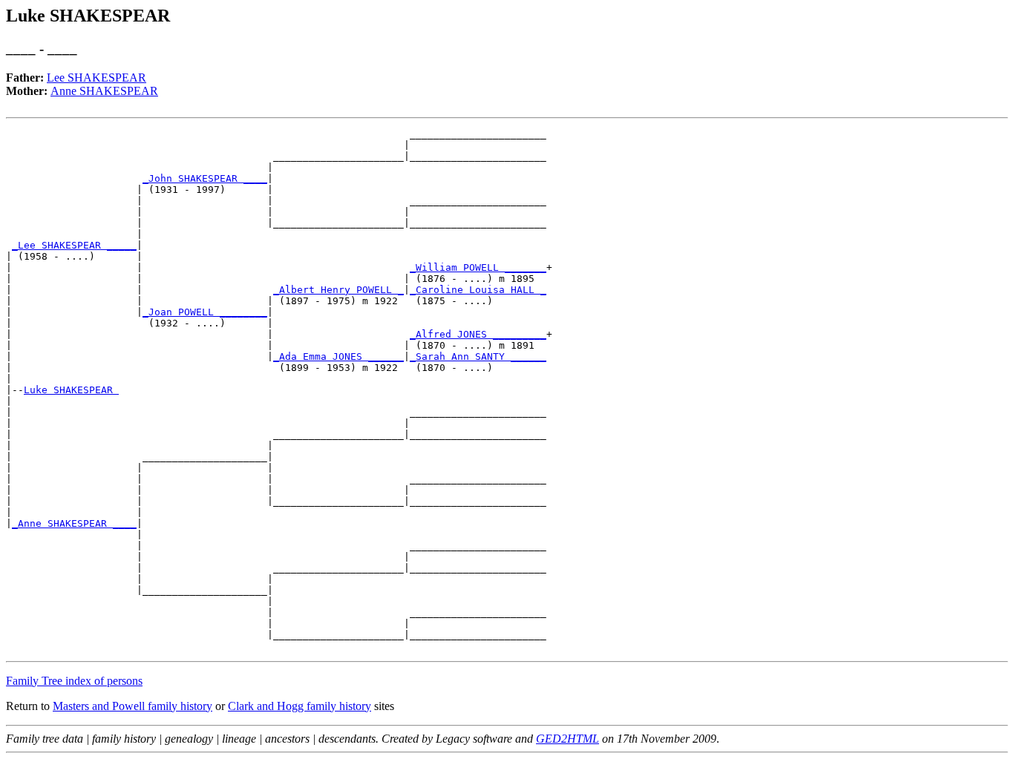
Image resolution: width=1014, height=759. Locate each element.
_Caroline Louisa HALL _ (478, 289)
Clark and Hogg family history (299, 706)
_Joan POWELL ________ (205, 312)
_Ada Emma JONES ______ (338, 356)
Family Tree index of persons (74, 680)
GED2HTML (567, 738)
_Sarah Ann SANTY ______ (478, 356)
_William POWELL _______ (478, 267)
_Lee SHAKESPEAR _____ (74, 245)
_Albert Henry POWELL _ (338, 289)
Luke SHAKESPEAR (71, 389)
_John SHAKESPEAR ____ (205, 178)
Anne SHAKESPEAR (104, 91)
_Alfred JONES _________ (478, 334)
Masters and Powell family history (132, 706)
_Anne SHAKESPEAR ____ (74, 523)
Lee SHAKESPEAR (96, 77)
